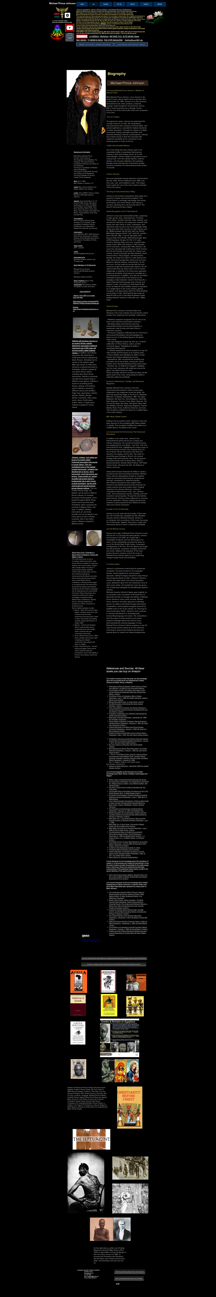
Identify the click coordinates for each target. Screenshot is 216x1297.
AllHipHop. (103, 23)
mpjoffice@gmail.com (93, 1276)
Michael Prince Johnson (62, 3)
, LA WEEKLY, (94, 36)
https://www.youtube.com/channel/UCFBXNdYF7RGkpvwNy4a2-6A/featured (86, 302)
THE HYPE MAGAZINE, (113, 40)
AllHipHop (104, 36)
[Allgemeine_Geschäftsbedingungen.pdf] (117, 1284)
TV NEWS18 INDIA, (95, 40)
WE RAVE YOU (116, 36)
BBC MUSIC (81, 40)
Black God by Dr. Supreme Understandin (123, 857)
